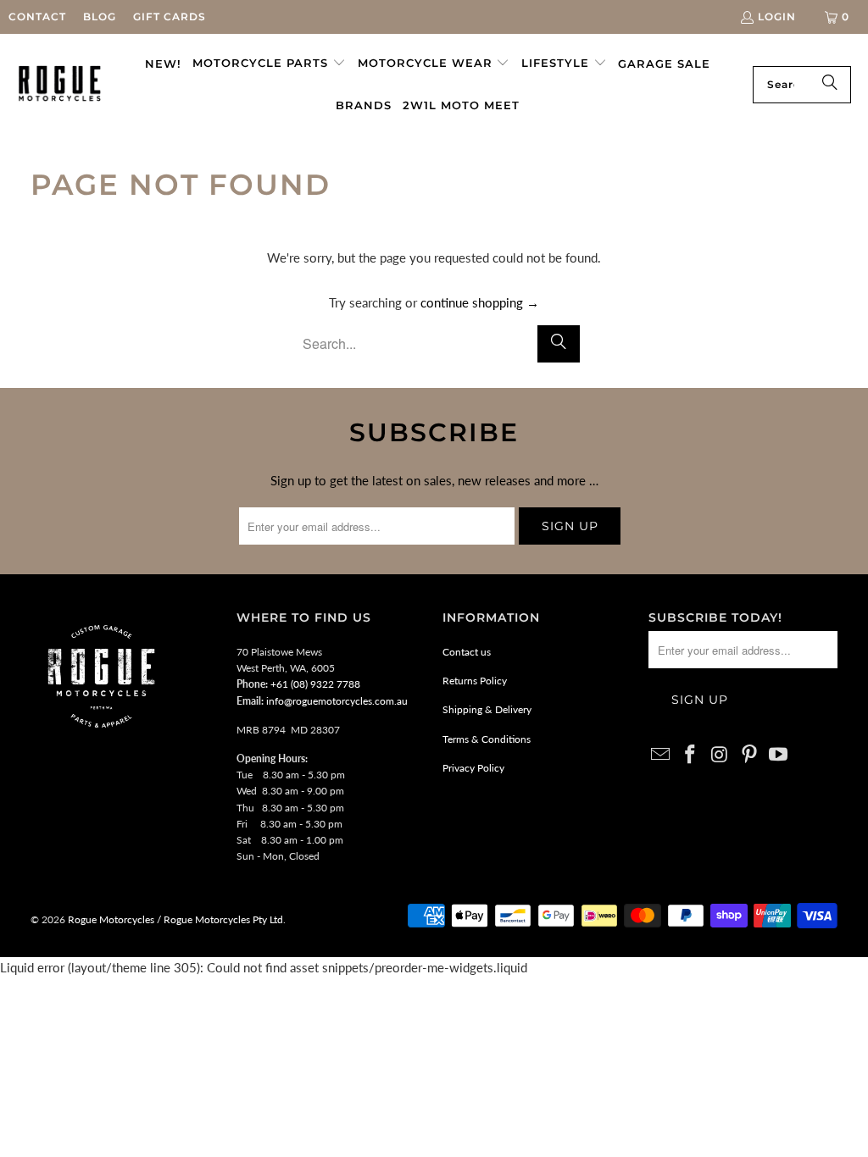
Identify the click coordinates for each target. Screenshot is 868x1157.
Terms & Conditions (486, 739)
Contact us (466, 651)
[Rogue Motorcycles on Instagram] (720, 755)
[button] (269, 63)
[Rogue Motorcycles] (60, 84)
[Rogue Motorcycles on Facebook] (691, 755)
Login (777, 16)
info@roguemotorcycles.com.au (337, 701)
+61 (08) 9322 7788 (315, 684)
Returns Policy (474, 680)
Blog (99, 16)
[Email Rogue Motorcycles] (661, 755)
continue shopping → (479, 302)
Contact (37, 16)
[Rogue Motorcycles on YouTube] (779, 755)
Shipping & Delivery (486, 709)
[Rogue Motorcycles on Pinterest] (749, 755)
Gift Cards (169, 16)
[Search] (830, 84)
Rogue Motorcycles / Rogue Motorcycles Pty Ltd (174, 919)
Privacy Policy (473, 767)
